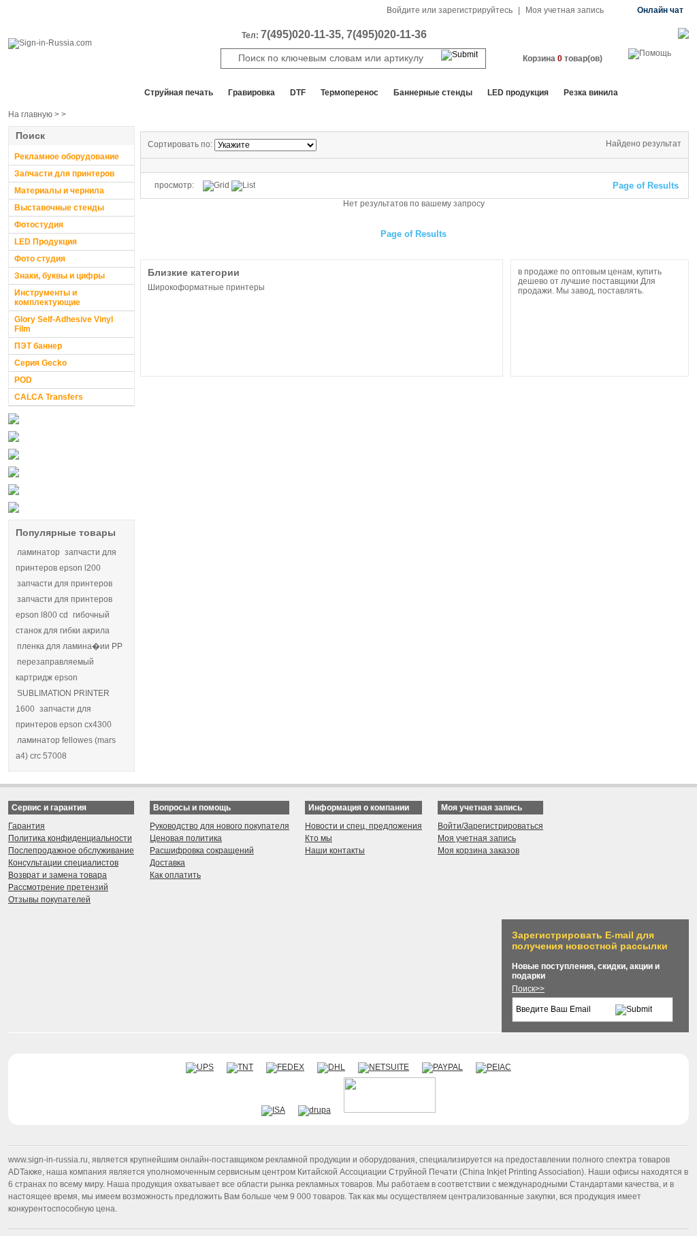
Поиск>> (528, 989)
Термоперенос (349, 92)
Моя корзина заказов (478, 850)
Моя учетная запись (564, 10)
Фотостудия (38, 224)
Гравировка (251, 92)
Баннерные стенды (432, 92)
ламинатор (38, 552)
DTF (298, 92)
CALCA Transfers (48, 397)
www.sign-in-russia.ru (48, 1159)
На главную (30, 114)
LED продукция (518, 92)
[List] (243, 185)
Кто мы (318, 838)
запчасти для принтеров (64, 583)
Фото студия (39, 259)
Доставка (167, 863)
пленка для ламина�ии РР (70, 646)
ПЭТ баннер (38, 346)
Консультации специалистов (63, 863)
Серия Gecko (40, 363)
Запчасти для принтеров (64, 173)
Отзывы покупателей (49, 899)
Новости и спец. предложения (363, 826)
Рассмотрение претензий (58, 887)
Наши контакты (335, 850)
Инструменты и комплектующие (47, 297)
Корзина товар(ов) (562, 58)
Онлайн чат (660, 10)
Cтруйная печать (178, 92)
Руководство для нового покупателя (219, 826)
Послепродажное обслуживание (71, 850)
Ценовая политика (186, 838)
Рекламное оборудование (66, 156)
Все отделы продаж (63, 92)
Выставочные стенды (59, 207)
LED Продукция (45, 242)
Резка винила (591, 92)
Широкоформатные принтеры (206, 287)
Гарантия (26, 826)
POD (23, 380)
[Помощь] (649, 53)
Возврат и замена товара (57, 875)
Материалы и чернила (59, 190)
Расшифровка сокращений (202, 850)
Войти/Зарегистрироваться (490, 826)
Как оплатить (175, 875)
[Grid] (216, 185)
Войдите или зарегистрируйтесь (450, 10)
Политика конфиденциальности (70, 838)
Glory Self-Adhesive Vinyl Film (63, 324)
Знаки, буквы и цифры (59, 276)
